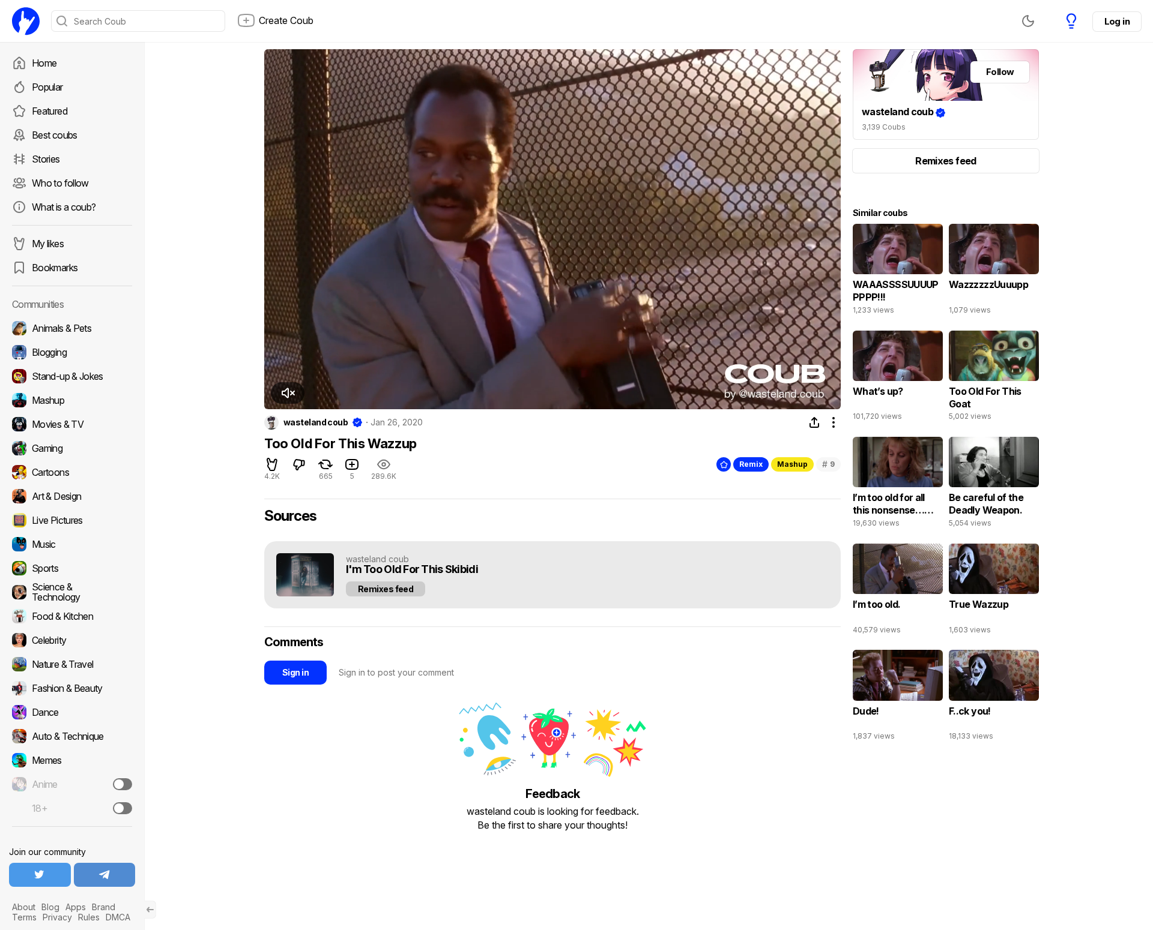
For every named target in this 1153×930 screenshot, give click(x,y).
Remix (751, 464)
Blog (50, 907)
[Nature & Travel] (72, 664)
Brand (103, 907)
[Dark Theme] (1028, 21)
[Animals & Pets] (72, 328)
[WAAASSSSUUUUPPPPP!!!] (898, 272)
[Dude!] (898, 698)
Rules (89, 917)
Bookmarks (54, 268)
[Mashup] (72, 400)
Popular (47, 87)
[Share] (814, 422)
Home (44, 63)
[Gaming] (72, 448)
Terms (24, 917)
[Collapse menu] (150, 909)
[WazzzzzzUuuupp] (994, 272)
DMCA (118, 917)
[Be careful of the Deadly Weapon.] (994, 485)
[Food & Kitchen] (72, 616)
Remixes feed (385, 589)
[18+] (122, 808)
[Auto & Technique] (72, 736)
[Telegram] (105, 875)
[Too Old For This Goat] (994, 379)
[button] (287, 393)
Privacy (57, 917)
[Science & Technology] (72, 592)
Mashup (792, 464)
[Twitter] (40, 875)
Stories (46, 159)
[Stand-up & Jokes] (72, 376)
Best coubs (54, 135)
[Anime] (72, 784)
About (23, 907)
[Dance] (72, 712)
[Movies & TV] (72, 424)
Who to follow (60, 183)
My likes (48, 244)
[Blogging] (72, 352)
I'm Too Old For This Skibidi (412, 569)
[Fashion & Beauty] (72, 688)
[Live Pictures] (72, 520)
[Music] (72, 544)
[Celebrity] (72, 640)
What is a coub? (63, 207)
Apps (75, 907)
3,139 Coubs (884, 126)
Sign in (295, 672)
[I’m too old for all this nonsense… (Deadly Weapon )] (898, 485)
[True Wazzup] (994, 592)
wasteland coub (315, 422)
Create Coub (286, 20)
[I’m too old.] (898, 592)
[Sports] (72, 568)
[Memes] (72, 760)
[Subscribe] (122, 784)
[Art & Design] (72, 496)
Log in (1117, 21)
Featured (49, 111)
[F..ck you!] (994, 698)
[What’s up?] (898, 379)
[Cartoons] (72, 472)
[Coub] (26, 21)
